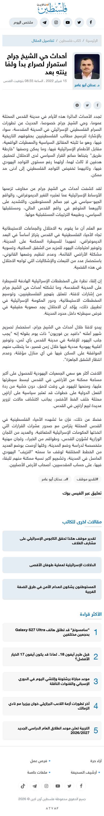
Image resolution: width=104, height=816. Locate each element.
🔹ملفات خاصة (39, 772)
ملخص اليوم (23, 22)
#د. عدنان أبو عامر (55, 479)
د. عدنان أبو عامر (87, 85)
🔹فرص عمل (41, 761)
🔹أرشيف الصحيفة (86, 772)
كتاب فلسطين (70, 40)
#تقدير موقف (87, 479)
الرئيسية (92, 40)
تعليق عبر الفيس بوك (82, 493)
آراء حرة (96, 761)
